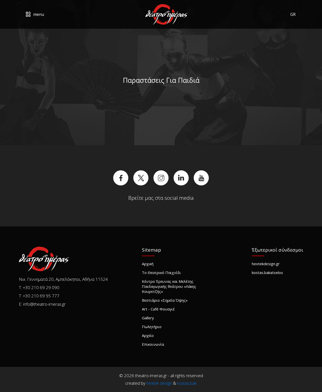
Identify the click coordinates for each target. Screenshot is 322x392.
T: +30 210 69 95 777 (39, 296)
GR (293, 14)
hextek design (159, 383)
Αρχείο (148, 335)
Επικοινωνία (153, 344)
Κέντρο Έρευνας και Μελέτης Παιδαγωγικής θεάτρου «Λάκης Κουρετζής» (169, 286)
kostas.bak (187, 383)
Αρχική (147, 263)
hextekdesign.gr (266, 263)
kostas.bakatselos (267, 272)
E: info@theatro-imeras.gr (42, 304)
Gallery (148, 317)
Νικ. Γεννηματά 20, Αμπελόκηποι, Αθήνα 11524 (63, 279)
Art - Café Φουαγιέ (158, 308)
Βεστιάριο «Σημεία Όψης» (165, 300)
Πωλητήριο (152, 326)
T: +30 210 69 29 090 (39, 287)
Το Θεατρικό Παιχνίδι (161, 272)
